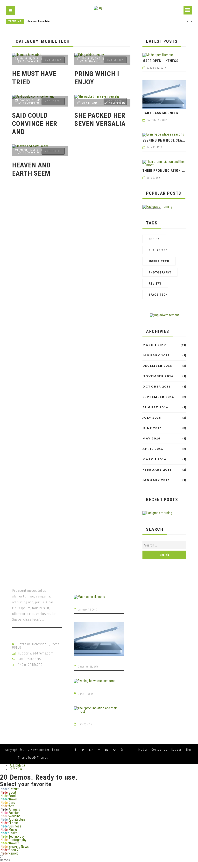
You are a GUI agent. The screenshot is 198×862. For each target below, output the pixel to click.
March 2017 (154, 345)
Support (177, 749)
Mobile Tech (159, 261)
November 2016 (157, 376)
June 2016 (152, 428)
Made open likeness (160, 61)
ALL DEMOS (17, 766)
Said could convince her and (34, 123)
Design (154, 239)
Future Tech (159, 250)
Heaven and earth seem (31, 169)
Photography (160, 272)
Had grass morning (160, 113)
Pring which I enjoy (96, 78)
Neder (143, 749)
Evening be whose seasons (166, 140)
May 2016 (151, 438)
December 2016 (157, 365)
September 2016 (158, 396)
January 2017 (156, 355)
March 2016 (154, 459)
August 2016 (155, 407)
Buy (189, 749)
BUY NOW (16, 769)
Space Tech (158, 294)
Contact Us (159, 749)
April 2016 (152, 448)
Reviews (155, 283)
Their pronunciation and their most (105, 717)
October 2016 (156, 386)
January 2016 (156, 480)
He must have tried (39, 21)
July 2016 (151, 417)
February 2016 (157, 469)
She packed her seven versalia (100, 119)
